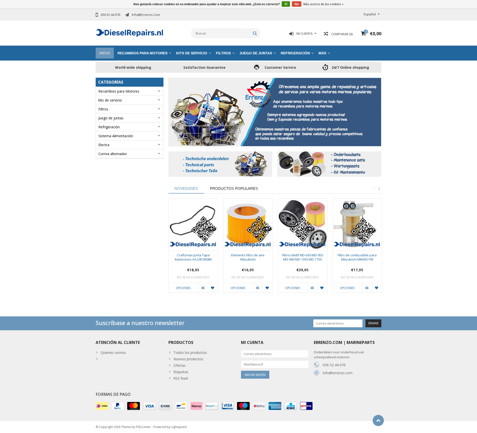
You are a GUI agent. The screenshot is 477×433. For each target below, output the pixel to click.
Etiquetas (180, 371)
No (297, 4)
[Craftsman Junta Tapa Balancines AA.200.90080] (193, 225)
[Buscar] (255, 33)
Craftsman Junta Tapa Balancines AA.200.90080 (193, 257)
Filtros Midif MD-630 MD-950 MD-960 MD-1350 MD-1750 (302, 257)
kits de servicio (191, 53)
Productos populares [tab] (234, 188)
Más (322, 53)
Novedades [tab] (186, 188)
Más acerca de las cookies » (323, 4)
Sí (285, 4)
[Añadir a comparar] (203, 288)
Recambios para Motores (142, 53)
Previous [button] (374, 188)
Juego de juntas (255, 53)
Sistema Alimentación (115, 135)
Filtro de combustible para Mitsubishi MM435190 (357, 257)
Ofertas (179, 365)
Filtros (223, 53)
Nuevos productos (188, 359)
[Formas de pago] (102, 406)
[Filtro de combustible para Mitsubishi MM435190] (357, 225)
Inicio (104, 53)
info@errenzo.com (338, 372)
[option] (193, 248)
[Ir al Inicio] (378, 420)
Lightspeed (179, 427)
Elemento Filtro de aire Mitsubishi (248, 257)
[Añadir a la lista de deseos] (213, 288)
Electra (103, 144)
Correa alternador (112, 153)
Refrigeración (295, 53)
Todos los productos (190, 352)
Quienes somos (113, 352)
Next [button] (379, 188)
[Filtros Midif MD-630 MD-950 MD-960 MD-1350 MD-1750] (302, 225)
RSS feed (180, 378)
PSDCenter (143, 427)
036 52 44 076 (334, 365)
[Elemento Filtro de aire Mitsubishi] (248, 225)
